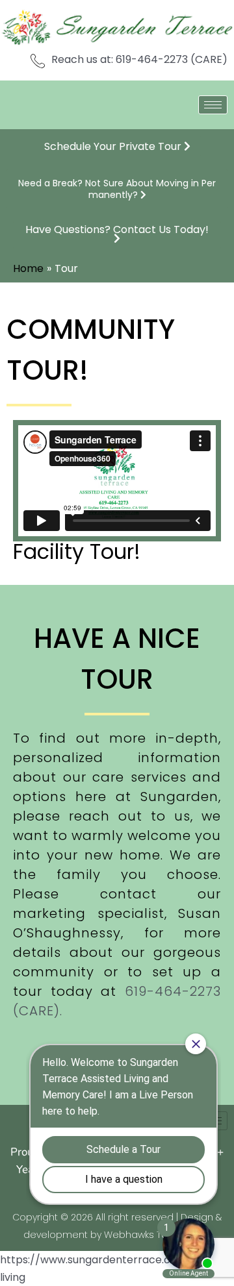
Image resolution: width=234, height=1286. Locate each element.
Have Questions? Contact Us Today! (117, 229)
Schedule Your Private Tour (114, 146)
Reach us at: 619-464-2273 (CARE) (139, 59)
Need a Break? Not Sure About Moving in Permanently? (117, 189)
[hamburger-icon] (213, 104)
